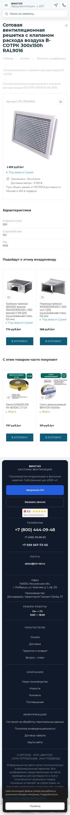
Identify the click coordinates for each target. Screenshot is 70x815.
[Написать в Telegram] (55, 5)
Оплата (35, 637)
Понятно (35, 806)
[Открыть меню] (6, 5)
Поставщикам (35, 702)
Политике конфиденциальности (25, 797)
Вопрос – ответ (35, 657)
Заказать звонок (35, 502)
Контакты (35, 695)
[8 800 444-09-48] (35, 530)
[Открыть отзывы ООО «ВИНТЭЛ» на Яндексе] (35, 513)
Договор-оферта (35, 735)
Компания (35, 672)
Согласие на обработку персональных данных (35, 721)
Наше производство (35, 681)
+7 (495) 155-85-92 (35, 537)
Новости (35, 688)
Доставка (35, 644)
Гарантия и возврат (35, 650)
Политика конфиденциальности (35, 728)
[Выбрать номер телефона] (64, 5)
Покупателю (35, 627)
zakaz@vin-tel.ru (35, 563)
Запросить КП (35, 490)
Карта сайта (35, 742)
